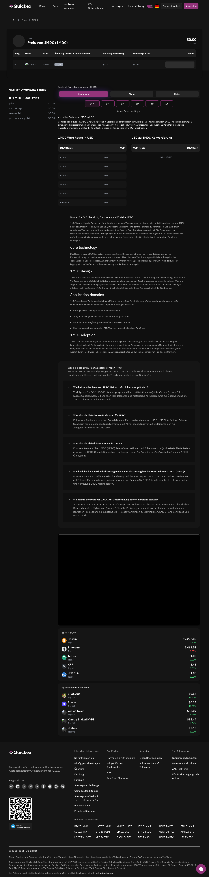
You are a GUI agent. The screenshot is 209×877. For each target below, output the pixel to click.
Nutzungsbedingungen (184, 757)
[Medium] (30, 786)
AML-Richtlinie (180, 768)
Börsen (43, 6)
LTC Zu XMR (144, 826)
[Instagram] (56, 786)
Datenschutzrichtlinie (184, 763)
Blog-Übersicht (82, 805)
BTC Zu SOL (144, 837)
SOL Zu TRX (80, 831)
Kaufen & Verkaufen (69, 6)
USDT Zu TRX (166, 831)
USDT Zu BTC (166, 837)
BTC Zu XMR (81, 826)
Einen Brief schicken (151, 757)
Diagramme (83, 94)
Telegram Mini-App (117, 778)
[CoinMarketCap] (62, 786)
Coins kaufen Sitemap (86, 790)
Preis (55, 6)
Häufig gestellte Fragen (87, 763)
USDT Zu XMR (103, 826)
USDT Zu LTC (166, 826)
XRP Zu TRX (102, 837)
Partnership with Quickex (121, 757)
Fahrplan (79, 779)
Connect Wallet (171, 6)
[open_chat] (201, 869)
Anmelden (191, 6)
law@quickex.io (106, 873)
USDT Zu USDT (82, 837)
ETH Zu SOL (144, 831)
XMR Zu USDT (124, 826)
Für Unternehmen (96, 6)
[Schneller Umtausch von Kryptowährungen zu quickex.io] (20, 6)
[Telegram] (11, 786)
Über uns (79, 768)
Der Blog (79, 774)
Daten (177, 94)
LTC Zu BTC (187, 837)
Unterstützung (136, 6)
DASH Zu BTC (124, 837)
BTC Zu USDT (103, 831)
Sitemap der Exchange (86, 785)
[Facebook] (43, 786)
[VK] (37, 786)
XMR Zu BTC (187, 831)
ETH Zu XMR (187, 826)
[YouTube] (50, 786)
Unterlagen (117, 6)
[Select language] (157, 6)
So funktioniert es (84, 757)
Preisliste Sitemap (84, 810)
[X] (24, 786)
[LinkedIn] (17, 786)
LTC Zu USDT (124, 831)
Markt (132, 94)
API (109, 772)
